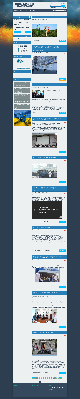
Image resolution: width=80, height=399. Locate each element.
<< (32, 377)
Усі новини (34, 79)
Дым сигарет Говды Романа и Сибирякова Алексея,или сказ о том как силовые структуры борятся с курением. (48, 256)
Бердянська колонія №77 (37, 123)
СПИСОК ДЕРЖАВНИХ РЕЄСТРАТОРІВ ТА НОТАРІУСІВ (48, 194)
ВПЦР (34, 297)
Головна (16, 10)
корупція (58, 123)
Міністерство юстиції (37, 195)
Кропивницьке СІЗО (45, 123)
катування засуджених (46, 124)
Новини (21, 10)
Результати (27, 31)
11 (56, 377)
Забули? (64, 3)
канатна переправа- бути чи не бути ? (41, 17)
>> (61, 377)
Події (26, 10)
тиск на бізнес (46, 297)
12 (58, 377)
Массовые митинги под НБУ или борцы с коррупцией (45, 157)
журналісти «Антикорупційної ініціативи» (54, 301)
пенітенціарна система (37, 124)
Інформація (32, 10)
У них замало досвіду (20, 25)
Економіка (37, 40)
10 (18, 49)
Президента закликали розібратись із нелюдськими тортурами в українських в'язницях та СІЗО (47, 119)
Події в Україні (44, 151)
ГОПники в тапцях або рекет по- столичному (43, 332)
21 (23, 50)
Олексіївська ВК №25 (53, 123)
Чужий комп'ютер (53, 7)
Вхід (63, 5)
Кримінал (34, 40)
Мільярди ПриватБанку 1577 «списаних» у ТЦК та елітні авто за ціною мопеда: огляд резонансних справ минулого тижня (22, 106)
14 (23, 49)
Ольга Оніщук (35, 194)
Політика (45, 221)
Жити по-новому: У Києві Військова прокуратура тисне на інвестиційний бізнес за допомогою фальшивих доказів (46, 293)
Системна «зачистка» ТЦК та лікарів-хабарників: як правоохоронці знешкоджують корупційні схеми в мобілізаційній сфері (21, 90)
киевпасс (35, 85)
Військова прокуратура (40, 297)
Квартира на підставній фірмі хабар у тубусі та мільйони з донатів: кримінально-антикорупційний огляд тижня (21, 96)
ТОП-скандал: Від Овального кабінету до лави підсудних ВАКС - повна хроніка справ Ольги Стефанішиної (22, 101)
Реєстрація (64, 7)
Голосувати (17, 31)
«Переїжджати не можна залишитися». (41, 227)
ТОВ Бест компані (58, 297)
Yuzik (40, 19)
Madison (24, 5)
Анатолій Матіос (52, 297)
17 (18, 50)
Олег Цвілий (52, 124)
